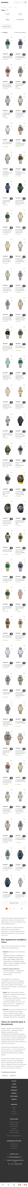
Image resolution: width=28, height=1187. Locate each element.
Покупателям (14, 1119)
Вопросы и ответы (14, 1130)
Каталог (14, 1081)
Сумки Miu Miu (14, 1146)
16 (21, 908)
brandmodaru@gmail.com (15, 1157)
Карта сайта (14, 1113)
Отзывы (14, 1107)
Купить (11, 54)
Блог (14, 1109)
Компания (14, 1104)
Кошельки (14, 1090)
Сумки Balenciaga (14, 1144)
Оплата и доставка (14, 1124)
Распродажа (14, 1096)
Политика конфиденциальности (14, 1135)
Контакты (14, 1111)
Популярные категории (14, 1141)
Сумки (14, 1084)
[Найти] (25, 2)
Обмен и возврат (14, 1126)
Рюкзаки (14, 1087)
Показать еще (6, 26)
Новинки (14, 1093)
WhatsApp (14, 1171)
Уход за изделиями (14, 1132)
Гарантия (14, 1128)
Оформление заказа (14, 1122)
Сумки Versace (14, 1148)
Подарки (14, 1099)
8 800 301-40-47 (14, 1154)
